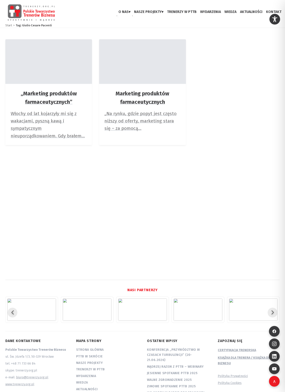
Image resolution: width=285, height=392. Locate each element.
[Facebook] (274, 331)
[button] (12, 312)
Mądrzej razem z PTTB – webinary (175, 367)
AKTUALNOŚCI (251, 12)
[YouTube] (274, 368)
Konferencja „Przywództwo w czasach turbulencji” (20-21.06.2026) (173, 355)
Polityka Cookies (230, 383)
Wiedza (82, 382)
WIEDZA (230, 12)
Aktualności (87, 389)
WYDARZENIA (210, 12)
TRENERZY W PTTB (182, 12)
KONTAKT (273, 12)
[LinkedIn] (274, 356)
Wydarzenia (86, 376)
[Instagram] (274, 343)
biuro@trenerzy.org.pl (32, 377)
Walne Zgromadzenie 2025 (169, 380)
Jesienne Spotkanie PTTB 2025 (172, 373)
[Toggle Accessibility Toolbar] (275, 19)
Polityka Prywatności (233, 376)
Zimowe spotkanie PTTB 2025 (171, 386)
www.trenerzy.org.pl (19, 384)
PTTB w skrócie (89, 356)
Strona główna (90, 350)
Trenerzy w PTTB (90, 369)
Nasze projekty (89, 363)
